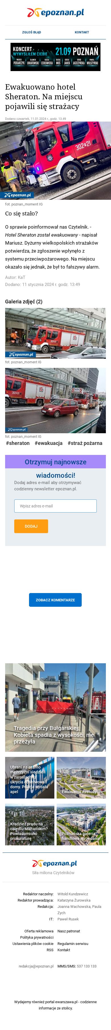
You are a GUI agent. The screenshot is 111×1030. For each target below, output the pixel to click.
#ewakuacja (49, 443)
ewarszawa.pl (66, 1001)
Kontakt (82, 32)
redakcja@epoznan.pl (36, 966)
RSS (50, 950)
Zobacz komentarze (55, 600)
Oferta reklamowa (39, 931)
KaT (21, 277)
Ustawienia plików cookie (33, 943)
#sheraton (18, 443)
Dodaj (31, 526)
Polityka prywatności (37, 937)
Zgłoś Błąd (31, 32)
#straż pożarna (85, 443)
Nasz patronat (68, 931)
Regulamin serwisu (72, 943)
